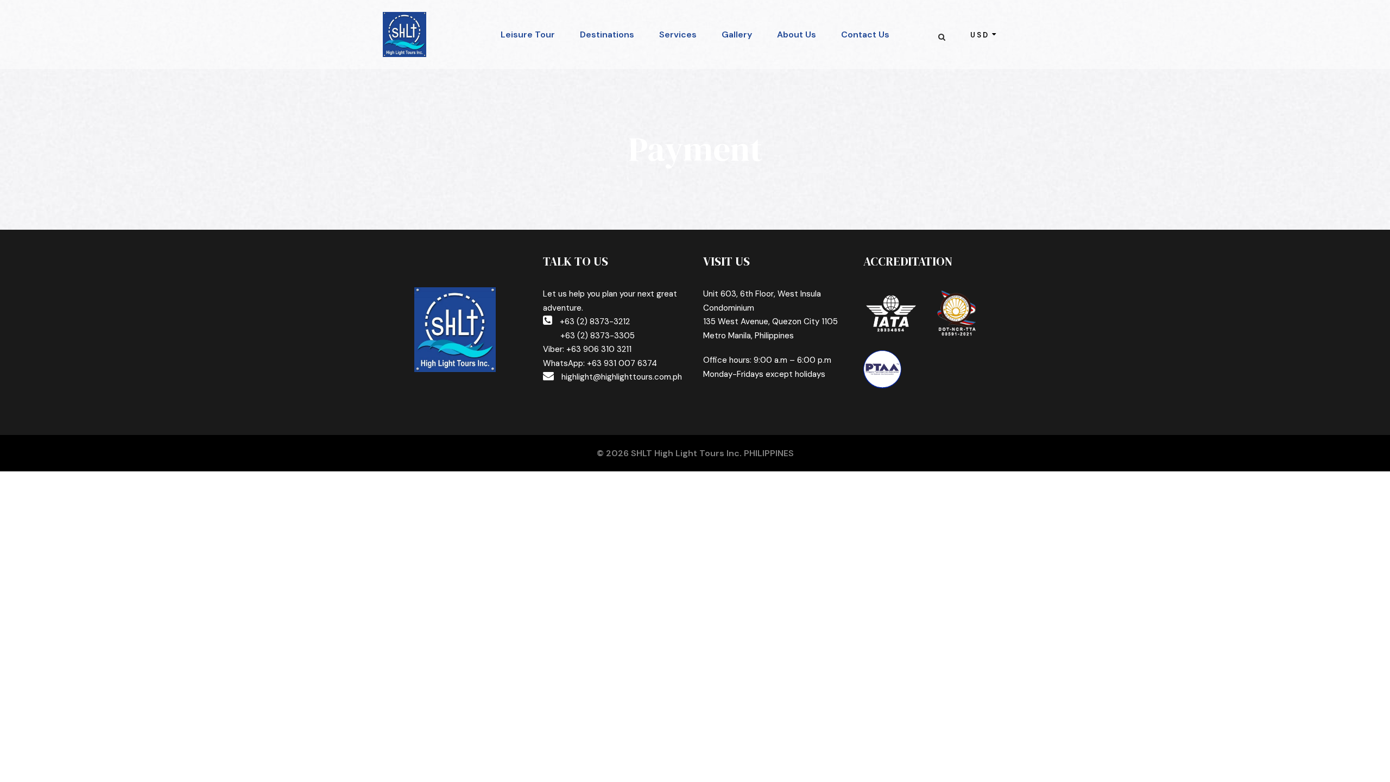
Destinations (607, 34)
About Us (796, 34)
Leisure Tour (528, 34)
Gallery (737, 34)
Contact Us (865, 34)
